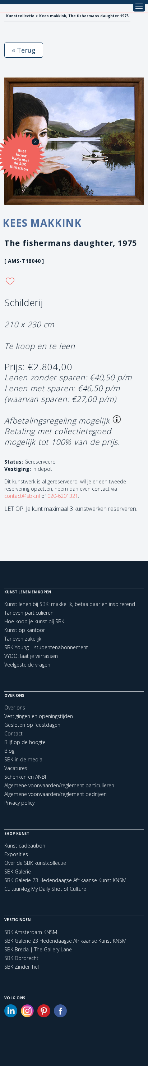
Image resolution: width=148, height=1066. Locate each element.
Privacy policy (19, 802)
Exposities (16, 854)
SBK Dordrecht (21, 958)
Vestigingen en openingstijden (38, 716)
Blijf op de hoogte (25, 742)
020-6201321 (62, 495)
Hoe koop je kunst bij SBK (34, 621)
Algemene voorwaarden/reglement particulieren (59, 785)
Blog (9, 750)
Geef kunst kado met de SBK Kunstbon (20, 160)
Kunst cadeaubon (24, 845)
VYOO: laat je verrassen (31, 656)
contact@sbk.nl (22, 495)
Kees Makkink (42, 223)
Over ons (14, 707)
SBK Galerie (17, 871)
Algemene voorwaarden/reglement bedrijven (55, 794)
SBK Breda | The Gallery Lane (38, 949)
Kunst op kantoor (24, 630)
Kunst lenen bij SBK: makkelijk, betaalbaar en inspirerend (69, 604)
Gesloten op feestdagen (32, 724)
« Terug (24, 50)
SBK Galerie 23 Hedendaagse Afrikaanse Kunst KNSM (65, 880)
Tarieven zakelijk (22, 638)
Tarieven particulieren (29, 612)
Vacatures (15, 768)
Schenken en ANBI (25, 776)
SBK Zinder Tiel (21, 967)
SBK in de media (23, 759)
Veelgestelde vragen (27, 664)
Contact (13, 733)
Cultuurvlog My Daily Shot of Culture (45, 888)
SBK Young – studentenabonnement (46, 647)
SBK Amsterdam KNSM (30, 932)
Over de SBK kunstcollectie (35, 862)
